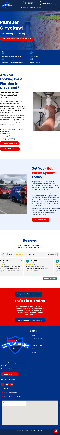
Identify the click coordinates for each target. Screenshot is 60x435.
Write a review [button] (52, 254)
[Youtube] (7, 384)
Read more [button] (35, 274)
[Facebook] (2, 384)
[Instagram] (11, 384)
